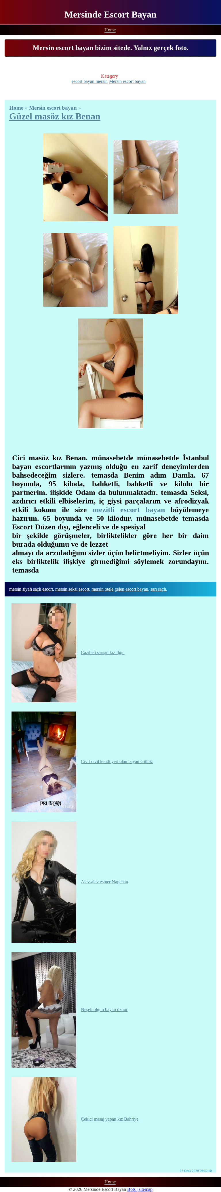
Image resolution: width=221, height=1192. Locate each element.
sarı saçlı (158, 589)
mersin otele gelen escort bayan (120, 589)
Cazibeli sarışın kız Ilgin (103, 652)
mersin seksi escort (72, 589)
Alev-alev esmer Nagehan (104, 881)
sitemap (146, 1189)
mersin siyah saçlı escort (31, 589)
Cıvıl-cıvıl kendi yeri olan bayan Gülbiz (117, 761)
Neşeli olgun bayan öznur (104, 1009)
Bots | (133, 1189)
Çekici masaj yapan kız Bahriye (109, 1119)
